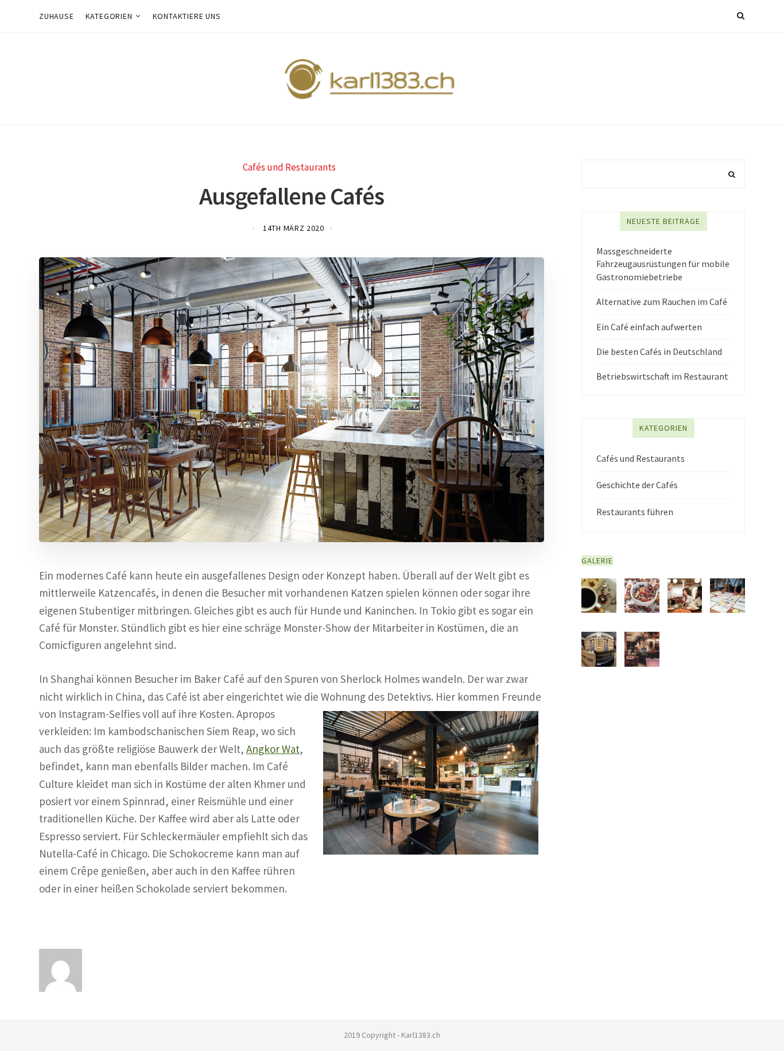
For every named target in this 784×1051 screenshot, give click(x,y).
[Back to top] (747, 1017)
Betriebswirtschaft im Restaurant (662, 376)
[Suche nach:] (663, 174)
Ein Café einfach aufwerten (649, 327)
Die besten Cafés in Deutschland (659, 351)
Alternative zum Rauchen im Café (661, 301)
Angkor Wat (273, 749)
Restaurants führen (634, 511)
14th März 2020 (293, 228)
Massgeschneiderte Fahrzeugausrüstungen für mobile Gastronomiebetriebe (662, 264)
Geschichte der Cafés (637, 484)
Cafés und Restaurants (289, 167)
